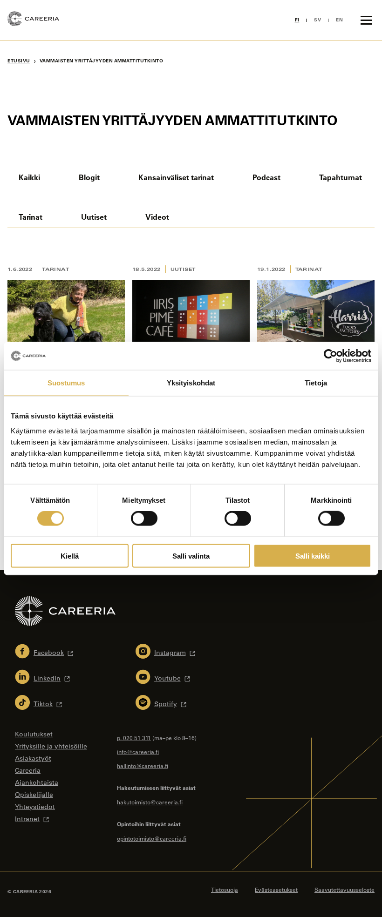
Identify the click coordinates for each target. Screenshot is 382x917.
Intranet (27, 819)
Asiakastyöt (33, 758)
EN (339, 20)
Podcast (266, 177)
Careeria (28, 770)
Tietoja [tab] (316, 383)
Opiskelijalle (34, 794)
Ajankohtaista (36, 782)
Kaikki (29, 177)
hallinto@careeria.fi (142, 765)
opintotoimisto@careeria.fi (151, 838)
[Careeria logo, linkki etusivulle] (33, 20)
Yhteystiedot (35, 806)
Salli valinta (191, 556)
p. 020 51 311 (134, 738)
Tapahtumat (340, 177)
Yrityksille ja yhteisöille (51, 746)
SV (317, 20)
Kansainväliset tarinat (176, 177)
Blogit (89, 177)
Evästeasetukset (276, 889)
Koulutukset (34, 734)
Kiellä (70, 556)
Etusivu (18, 61)
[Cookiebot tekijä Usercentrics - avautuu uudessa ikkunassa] (330, 356)
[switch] (144, 518)
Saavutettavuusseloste (344, 889)
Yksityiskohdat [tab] (191, 383)
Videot (157, 217)
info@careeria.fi (138, 751)
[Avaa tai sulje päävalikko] (366, 20)
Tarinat (30, 217)
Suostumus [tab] (66, 383)
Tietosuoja (224, 889)
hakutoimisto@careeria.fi (150, 802)
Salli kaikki (312, 556)
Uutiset (94, 217)
